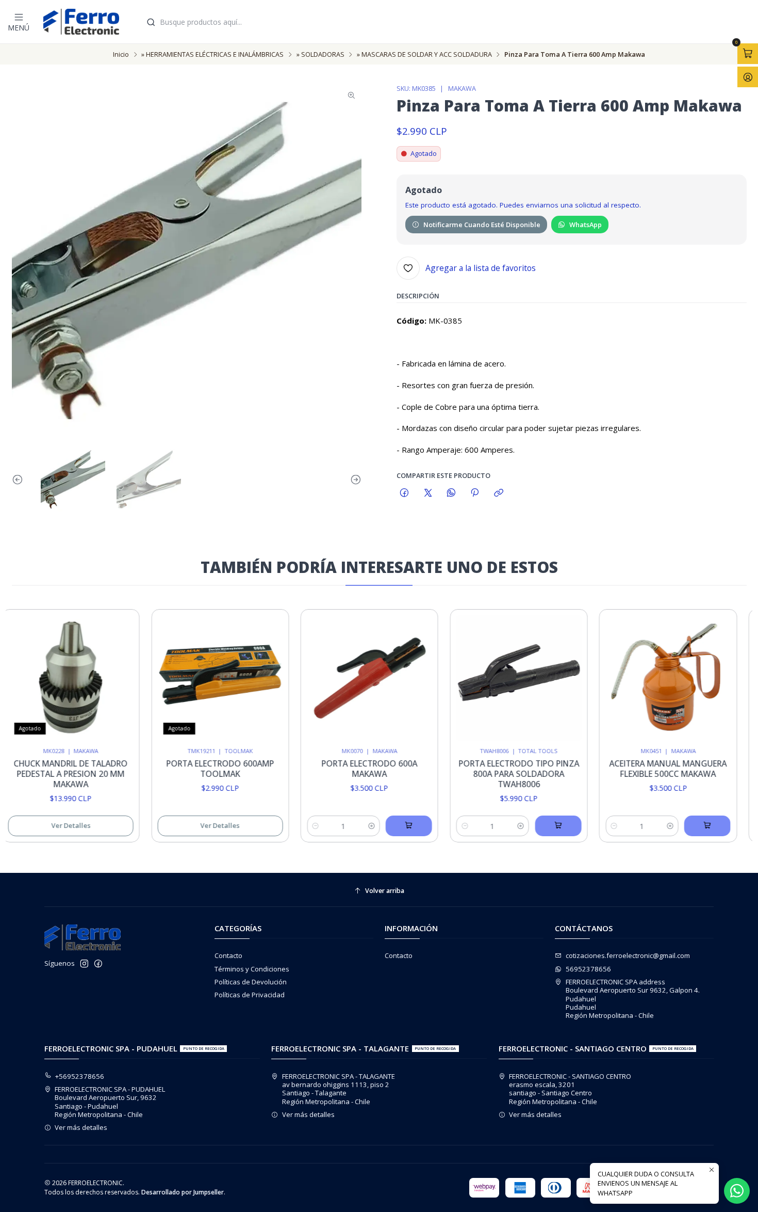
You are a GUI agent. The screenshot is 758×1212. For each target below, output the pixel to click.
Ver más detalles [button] (81, 1127)
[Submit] (151, 22)
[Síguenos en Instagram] (84, 964)
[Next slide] (353, 480)
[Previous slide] (19, 480)
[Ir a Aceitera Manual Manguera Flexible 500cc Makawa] (645, 678)
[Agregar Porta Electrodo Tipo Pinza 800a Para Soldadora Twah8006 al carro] (536, 826)
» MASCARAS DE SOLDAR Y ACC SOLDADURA (424, 54)
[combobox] (447, 21)
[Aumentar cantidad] (349, 826)
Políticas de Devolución (251, 981)
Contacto (228, 955)
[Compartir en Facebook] (405, 493)
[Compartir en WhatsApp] (451, 493)
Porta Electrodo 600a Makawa (348, 768)
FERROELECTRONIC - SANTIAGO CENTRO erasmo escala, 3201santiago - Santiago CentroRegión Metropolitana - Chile (570, 1089)
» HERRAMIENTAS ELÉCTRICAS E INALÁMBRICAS (212, 54)
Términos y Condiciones (252, 969)
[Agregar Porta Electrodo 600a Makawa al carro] (387, 826)
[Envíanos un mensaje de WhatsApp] (737, 1191)
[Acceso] (747, 77)
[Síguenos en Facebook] (98, 964)
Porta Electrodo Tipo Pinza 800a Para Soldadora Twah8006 (496, 773)
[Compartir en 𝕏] (428, 493)
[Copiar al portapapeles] (498, 493)
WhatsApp (585, 224)
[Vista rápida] (99, 675)
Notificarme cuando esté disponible (481, 224)
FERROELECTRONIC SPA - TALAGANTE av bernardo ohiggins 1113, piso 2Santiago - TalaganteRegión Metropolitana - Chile (338, 1089)
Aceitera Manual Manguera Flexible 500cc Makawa (646, 768)
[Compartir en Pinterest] (475, 493)
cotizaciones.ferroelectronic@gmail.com (628, 955)
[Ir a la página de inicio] (81, 22)
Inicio (121, 54)
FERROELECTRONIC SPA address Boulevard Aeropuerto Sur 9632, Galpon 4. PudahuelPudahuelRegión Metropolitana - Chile (633, 998)
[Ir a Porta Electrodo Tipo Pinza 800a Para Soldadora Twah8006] (496, 678)
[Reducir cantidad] (293, 826)
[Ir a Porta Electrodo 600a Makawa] (347, 678)
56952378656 (588, 969)
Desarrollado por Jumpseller (182, 1192)
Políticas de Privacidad (250, 994)
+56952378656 (79, 1076)
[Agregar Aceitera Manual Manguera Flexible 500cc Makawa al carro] (685, 826)
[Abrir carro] (747, 53)
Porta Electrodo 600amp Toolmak (198, 768)
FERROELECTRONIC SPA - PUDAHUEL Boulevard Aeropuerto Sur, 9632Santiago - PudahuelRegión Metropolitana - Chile (110, 1102)
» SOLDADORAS (320, 54)
